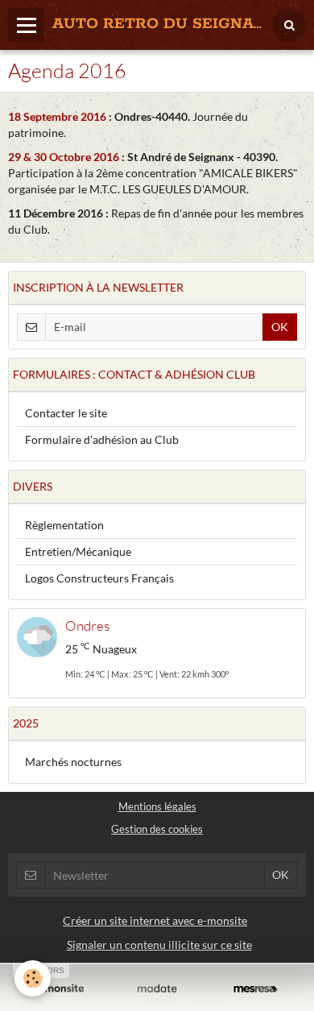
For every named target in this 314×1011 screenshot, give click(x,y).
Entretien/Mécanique (78, 551)
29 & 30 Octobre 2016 (65, 157)
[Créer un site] (58, 988)
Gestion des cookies (157, 829)
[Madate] (157, 988)
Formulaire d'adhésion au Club (102, 439)
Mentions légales (157, 807)
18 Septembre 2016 (58, 116)
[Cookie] (32, 978)
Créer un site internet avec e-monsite (155, 920)
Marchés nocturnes (73, 762)
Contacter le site (66, 413)
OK (279, 327)
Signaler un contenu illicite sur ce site (159, 944)
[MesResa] (255, 988)
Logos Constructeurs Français (99, 578)
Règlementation (64, 525)
